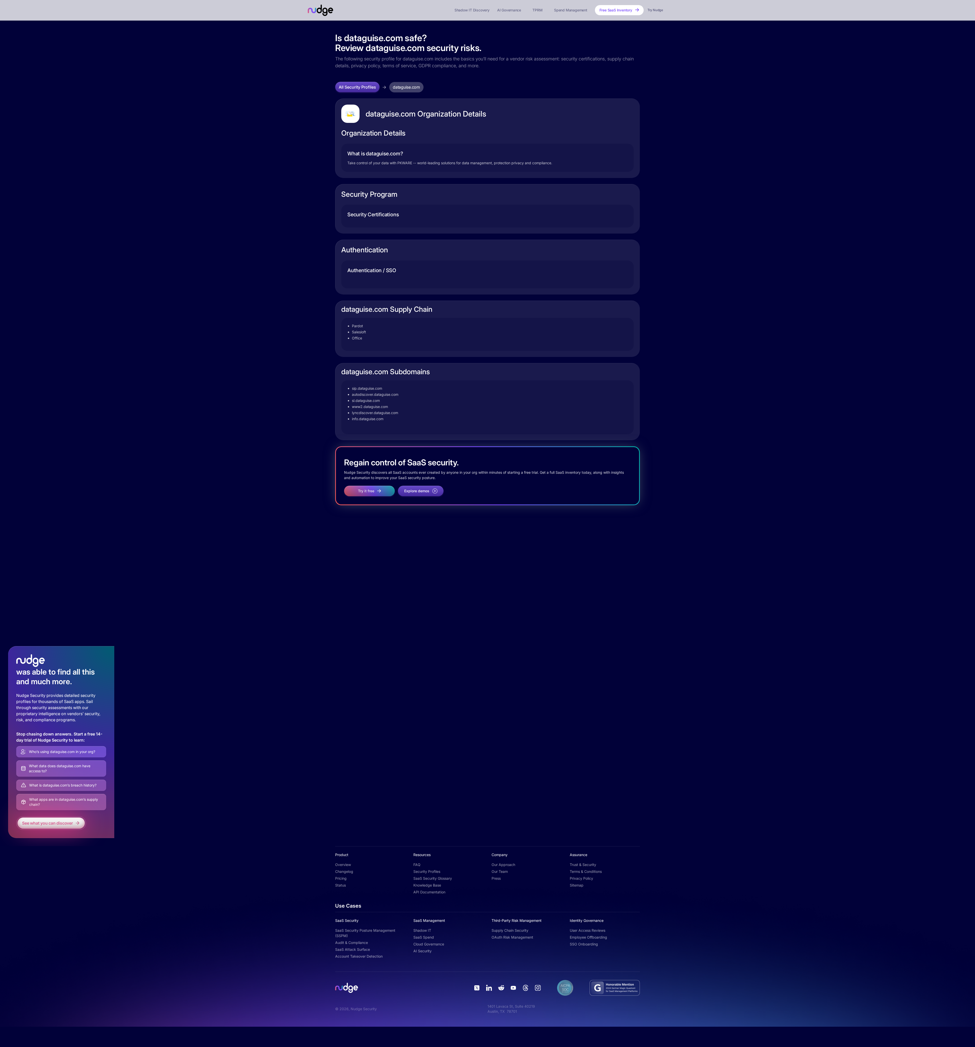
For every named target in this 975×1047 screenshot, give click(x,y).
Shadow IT (422, 930)
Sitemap (576, 885)
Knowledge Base (427, 885)
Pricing (341, 878)
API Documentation (429, 892)
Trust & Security (583, 864)
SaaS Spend (423, 937)
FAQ (416, 864)
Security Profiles (426, 871)
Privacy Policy (581, 878)
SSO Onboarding (584, 944)
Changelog (344, 871)
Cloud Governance (428, 944)
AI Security (422, 951)
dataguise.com (406, 87)
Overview (343, 864)
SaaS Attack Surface (352, 949)
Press (496, 878)
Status (340, 885)
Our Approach (503, 864)
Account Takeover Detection (359, 956)
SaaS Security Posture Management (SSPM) (365, 933)
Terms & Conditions (586, 871)
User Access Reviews (587, 930)
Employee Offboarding (588, 937)
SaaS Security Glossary (432, 878)
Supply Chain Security (510, 930)
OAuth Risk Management (512, 937)
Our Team (500, 871)
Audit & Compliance (351, 942)
